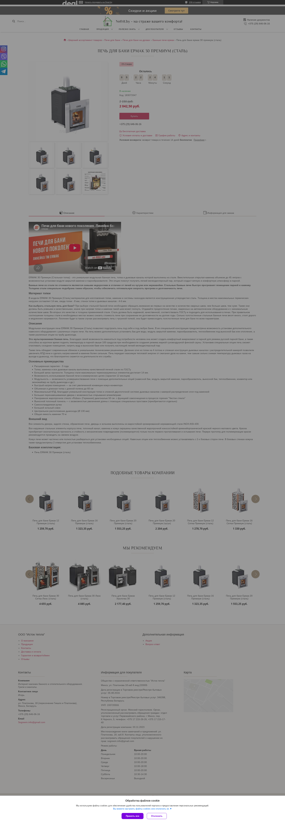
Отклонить (156, 816)
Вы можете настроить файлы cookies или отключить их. (141, 809)
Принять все (132, 816)
